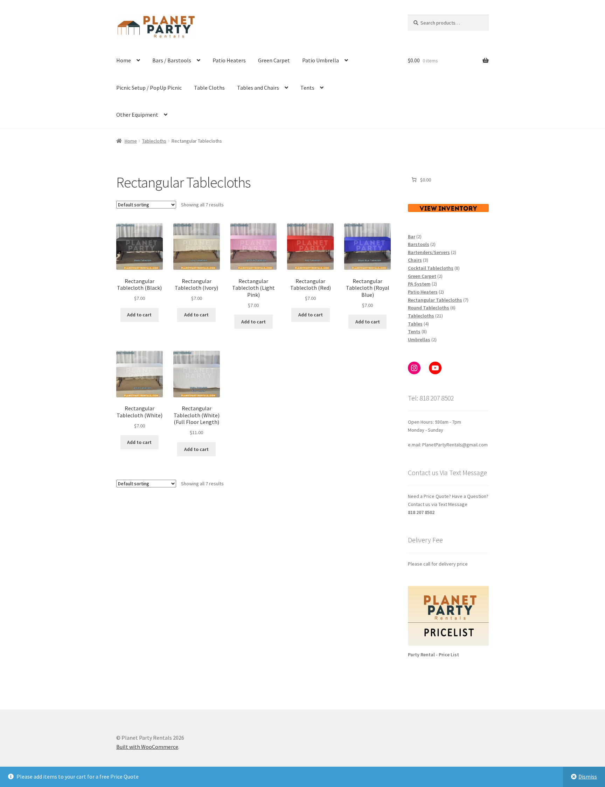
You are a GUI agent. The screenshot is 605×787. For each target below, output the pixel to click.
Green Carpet (274, 60)
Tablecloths (154, 141)
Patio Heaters (229, 60)
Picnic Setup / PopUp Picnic (149, 87)
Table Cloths (209, 87)
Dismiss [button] (587, 776)
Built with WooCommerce (147, 746)
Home (123, 60)
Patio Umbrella (320, 60)
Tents (307, 87)
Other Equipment (137, 114)
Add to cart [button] (139, 315)
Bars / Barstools (171, 60)
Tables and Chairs (258, 87)
